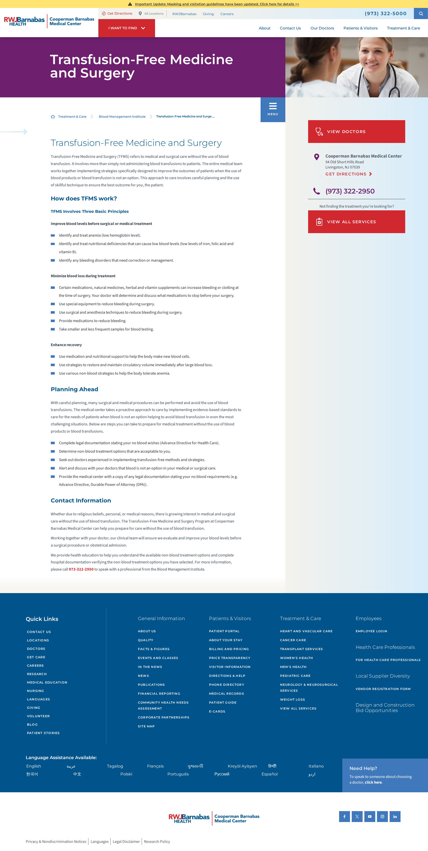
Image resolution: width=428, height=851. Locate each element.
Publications (151, 684)
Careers (227, 14)
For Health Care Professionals (388, 660)
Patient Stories (43, 733)
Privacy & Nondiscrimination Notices (56, 841)
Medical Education (47, 682)
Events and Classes (158, 658)
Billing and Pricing (229, 649)
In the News (150, 667)
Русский (221, 773)
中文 (77, 773)
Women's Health (296, 658)
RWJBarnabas (184, 14)
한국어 (32, 773)
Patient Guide (223, 702)
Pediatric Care (295, 676)
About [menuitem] (264, 28)
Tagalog (115, 766)
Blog (32, 724)
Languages (38, 699)
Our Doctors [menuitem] (322, 28)
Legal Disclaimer (126, 841)
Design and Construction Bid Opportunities (385, 708)
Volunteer (38, 716)
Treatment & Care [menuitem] (403, 28)
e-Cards (217, 711)
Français (155, 766)
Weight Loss (292, 699)
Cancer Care (293, 640)
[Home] (49, 22)
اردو (312, 773)
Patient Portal (224, 631)
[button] (421, 13)
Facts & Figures (154, 649)
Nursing (35, 691)
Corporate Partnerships (163, 717)
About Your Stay (225, 640)
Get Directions (119, 13)
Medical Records (226, 693)
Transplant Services (301, 649)
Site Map (146, 726)
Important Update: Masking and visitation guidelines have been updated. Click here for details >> (217, 4)
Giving (208, 14)
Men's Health (293, 667)
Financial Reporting (159, 693)
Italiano (316, 766)
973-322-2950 (81, 569)
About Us (147, 631)
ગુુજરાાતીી (195, 766)
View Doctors (346, 131)
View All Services (351, 221)
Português (178, 773)
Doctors (36, 649)
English (33, 766)
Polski (126, 773)
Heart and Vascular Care (306, 631)
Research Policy (157, 841)
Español (270, 773)
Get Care (36, 657)
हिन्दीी (272, 766)
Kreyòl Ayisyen (242, 766)
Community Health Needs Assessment (163, 705)
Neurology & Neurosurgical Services (309, 687)
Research (37, 674)
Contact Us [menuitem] (290, 28)
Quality (145, 640)
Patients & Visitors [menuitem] (361, 28)
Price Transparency (230, 658)
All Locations (153, 13)
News (143, 676)
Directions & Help (227, 676)
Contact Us (39, 632)
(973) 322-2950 (350, 191)
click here (373, 782)
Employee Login (372, 631)
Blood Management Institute (122, 116)
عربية (71, 766)
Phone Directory (226, 684)
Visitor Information (230, 667)
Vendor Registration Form (383, 689)
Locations (38, 640)
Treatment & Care (72, 116)
